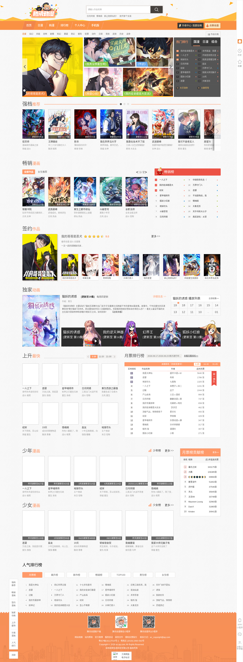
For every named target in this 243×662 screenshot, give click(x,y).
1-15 (197, 364)
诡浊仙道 (135, 590)
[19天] (50, 414)
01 (216, 312)
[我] (239, 41)
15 (208, 305)
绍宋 (182, 68)
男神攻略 (107, 278)
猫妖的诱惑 (70, 296)
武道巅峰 (156, 141)
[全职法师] (136, 191)
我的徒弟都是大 (187, 51)
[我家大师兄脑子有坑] (162, 525)
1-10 (94, 356)
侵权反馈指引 (131, 637)
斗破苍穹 (205, 88)
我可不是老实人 (186, 141)
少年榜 (157, 450)
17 (191, 305)
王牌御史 (53, 141)
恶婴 (182, 81)
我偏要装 (130, 543)
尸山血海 (84, 595)
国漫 (197, 41)
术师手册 (135, 595)
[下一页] (114, 356)
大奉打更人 (128, 278)
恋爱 (24, 34)
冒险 (80, 34)
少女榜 (157, 505)
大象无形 (206, 81)
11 (191, 312)
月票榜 (32, 575)
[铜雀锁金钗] (111, 525)
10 (200, 312)
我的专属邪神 (35, 600)
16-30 (206, 364)
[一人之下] (30, 374)
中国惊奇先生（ (200, 180)
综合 (214, 41)
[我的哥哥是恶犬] (40, 257)
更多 (155, 236)
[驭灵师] (33, 124)
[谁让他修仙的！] (171, 265)
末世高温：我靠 (209, 51)
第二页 (124, 104)
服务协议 (109, 637)
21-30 (108, 356)
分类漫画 (14, 634)
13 (175, 312)
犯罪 (87, 34)
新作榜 (76, 575)
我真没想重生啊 (209, 59)
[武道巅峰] (163, 124)
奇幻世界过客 (60, 585)
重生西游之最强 (110, 388)
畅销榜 (98, 575)
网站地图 (79, 637)
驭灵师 (25, 141)
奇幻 (73, 34)
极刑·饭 (134, 600)
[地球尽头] (110, 414)
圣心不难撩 (85, 605)
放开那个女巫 (125, 16)
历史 (121, 34)
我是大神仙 (34, 585)
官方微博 (99, 637)
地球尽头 (184, 59)
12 (183, 312)
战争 (128, 34)
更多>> (216, 452)
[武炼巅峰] (59, 191)
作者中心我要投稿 (192, 25)
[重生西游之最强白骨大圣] (110, 374)
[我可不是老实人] (189, 124)
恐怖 (45, 34)
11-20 (101, 356)
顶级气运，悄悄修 (164, 600)
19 (175, 305)
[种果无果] (90, 265)
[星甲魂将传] (70, 374)
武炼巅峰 (52, 209)
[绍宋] (30, 414)
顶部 (14, 655)
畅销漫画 (14, 594)
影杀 (76, 141)
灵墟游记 (160, 605)
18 (183, 305)
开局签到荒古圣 (209, 55)
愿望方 (207, 141)
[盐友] (90, 414)
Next (217, 130)
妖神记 (32, 605)
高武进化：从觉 (200, 217)
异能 (38, 34)
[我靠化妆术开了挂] (137, 124)
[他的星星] (151, 265)
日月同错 (91, 16)
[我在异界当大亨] (111, 124)
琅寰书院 (27, 209)
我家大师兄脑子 (209, 72)
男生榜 (143, 575)
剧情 (52, 34)
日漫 (205, 41)
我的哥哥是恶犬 (71, 236)
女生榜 (165, 575)
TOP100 (121, 575)
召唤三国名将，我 (138, 585)
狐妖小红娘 (185, 77)
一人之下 (184, 55)
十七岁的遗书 (86, 585)
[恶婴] (50, 374)
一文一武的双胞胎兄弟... (72, 246)
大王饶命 (184, 88)
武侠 (115, 34)
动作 (94, 34)
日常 (101, 34)
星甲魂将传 (185, 72)
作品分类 (215, 34)
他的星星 (148, 278)
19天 (204, 77)
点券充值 (214, 25)
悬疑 (66, 34)
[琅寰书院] (33, 191)
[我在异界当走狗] (212, 265)
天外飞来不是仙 (163, 585)
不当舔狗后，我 (200, 196)
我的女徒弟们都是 (88, 590)
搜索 (156, 9)
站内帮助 (89, 637)
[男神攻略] (110, 265)
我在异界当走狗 (212, 278)
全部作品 (28, 171)
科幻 (59, 34)
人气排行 (14, 644)
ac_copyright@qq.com (160, 637)
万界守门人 (207, 68)
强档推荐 (14, 584)
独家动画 (14, 614)
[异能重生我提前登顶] (191, 265)
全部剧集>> (214, 298)
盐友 (204, 64)
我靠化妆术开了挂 (135, 141)
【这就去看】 (117, 312)
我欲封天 (160, 595)
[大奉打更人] (130, 265)
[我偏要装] (136, 525)
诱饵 (158, 590)
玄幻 (31, 34)
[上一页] (88, 356)
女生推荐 (42, 171)
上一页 (121, 104)
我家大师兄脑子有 (160, 543)
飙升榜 (54, 575)
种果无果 (87, 278)
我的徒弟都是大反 (62, 605)
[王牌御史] (59, 124)
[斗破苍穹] (111, 191)
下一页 (128, 104)
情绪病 (99, 16)
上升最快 (14, 624)
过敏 (31, 595)
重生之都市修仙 (82, 209)
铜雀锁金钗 (105, 543)
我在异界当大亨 (108, 141)
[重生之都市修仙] (85, 191)
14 (216, 305)
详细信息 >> (159, 296)
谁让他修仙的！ (111, 16)
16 (200, 305)
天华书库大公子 (200, 211)
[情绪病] (70, 414)
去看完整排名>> (191, 356)
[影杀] (85, 124)
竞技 (108, 34)
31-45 (215, 364)
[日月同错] (90, 374)
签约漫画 (14, 604)
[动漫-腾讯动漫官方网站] (50, 11)
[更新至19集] (88, 296)
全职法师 (130, 209)
